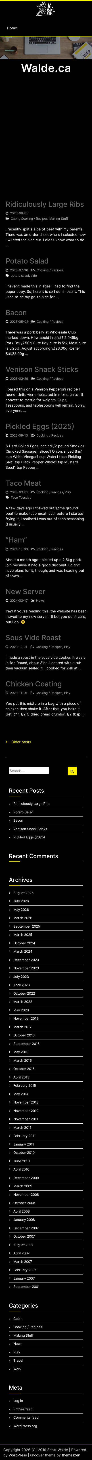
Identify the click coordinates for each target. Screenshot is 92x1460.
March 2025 (22, 935)
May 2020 (21, 1010)
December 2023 (26, 960)
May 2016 (20, 1052)
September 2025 (26, 926)
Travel (18, 1360)
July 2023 (21, 977)
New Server (25, 591)
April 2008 (21, 1211)
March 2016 (22, 1060)
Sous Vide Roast (33, 637)
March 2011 (22, 1127)
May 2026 (21, 909)
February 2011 (24, 1136)
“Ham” (16, 540)
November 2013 (26, 1102)
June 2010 (21, 1161)
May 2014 (21, 1094)
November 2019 (25, 1018)
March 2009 (22, 1186)
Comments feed (26, 1417)
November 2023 (26, 968)
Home (12, 28)
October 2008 (24, 1203)
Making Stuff (58, 218)
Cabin (15, 218)
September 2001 (26, 1287)
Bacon (16, 312)
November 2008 (26, 1194)
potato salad (20, 275)
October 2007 (24, 1236)
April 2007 (21, 1253)
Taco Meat (23, 483)
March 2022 (22, 1002)
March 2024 (22, 951)
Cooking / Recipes (34, 218)
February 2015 (24, 1085)
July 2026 (21, 901)
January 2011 (23, 1144)
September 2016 (26, 1044)
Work (17, 1369)
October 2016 (24, 1035)
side (34, 275)
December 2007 (26, 1228)
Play (68, 492)
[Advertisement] (46, 145)
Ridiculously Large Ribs (45, 204)
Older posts (21, 742)
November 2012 (25, 1111)
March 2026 (22, 918)
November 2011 (25, 1119)
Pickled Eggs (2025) (40, 426)
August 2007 (23, 1245)
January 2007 (24, 1278)
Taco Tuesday (21, 497)
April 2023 (21, 985)
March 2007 (22, 1262)
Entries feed (23, 1409)
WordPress (18, 1455)
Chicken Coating (34, 683)
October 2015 (24, 1069)
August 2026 (23, 893)
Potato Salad (27, 261)
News (40, 600)
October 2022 (24, 993)
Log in (18, 1401)
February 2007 (24, 1270)
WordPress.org (25, 1426)
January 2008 (24, 1219)
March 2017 (22, 1027)
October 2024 (24, 943)
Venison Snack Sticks (42, 369)
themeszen (71, 1455)
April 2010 (21, 1169)
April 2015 (21, 1077)
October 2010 (24, 1152)
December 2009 (26, 1178)
